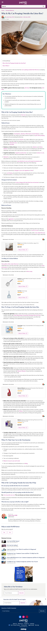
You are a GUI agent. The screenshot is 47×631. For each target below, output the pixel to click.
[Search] (43, 6)
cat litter (12, 144)
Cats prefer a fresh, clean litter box (9, 264)
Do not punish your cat (9, 495)
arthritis (21, 139)
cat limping (9, 173)
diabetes (35, 147)
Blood (4, 461)
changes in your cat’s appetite (21, 170)
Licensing (32, 623)
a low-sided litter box (40, 233)
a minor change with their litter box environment (27, 182)
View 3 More (6, 65)
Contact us (26, 623)
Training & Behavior (10, 10)
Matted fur (6, 157)
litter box (23, 115)
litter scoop (29, 271)
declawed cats (13, 143)
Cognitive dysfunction (20, 153)
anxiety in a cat (40, 153)
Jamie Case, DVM (10, 17)
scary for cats (35, 230)
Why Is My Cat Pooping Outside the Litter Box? (14, 63)
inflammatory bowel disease (32, 134)
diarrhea (23, 134)
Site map (37, 625)
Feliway (21, 411)
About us (15, 623)
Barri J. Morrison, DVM (25, 17)
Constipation (17, 134)
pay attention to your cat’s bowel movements (28, 161)
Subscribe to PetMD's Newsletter (8, 608)
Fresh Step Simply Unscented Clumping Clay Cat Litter (27, 315)
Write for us (20, 623)
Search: (4, 6)
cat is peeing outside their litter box (30, 69)
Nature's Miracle (21, 371)
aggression (11, 219)
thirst (31, 170)
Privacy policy (24, 625)
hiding (26, 463)
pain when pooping (39, 135)
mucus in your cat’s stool (14, 461)
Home (2, 10)
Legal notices (31, 625)
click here (26, 88)
